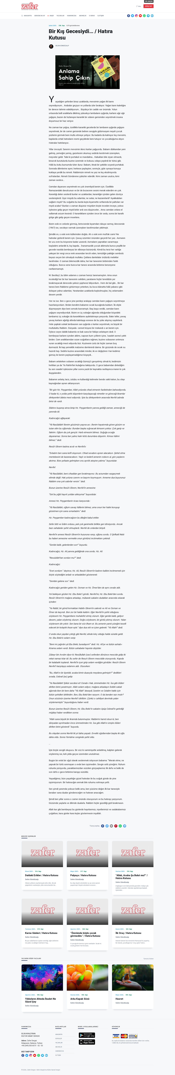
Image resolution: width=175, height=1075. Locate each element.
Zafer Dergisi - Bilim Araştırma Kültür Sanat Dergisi (43, 1070)
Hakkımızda (71, 16)
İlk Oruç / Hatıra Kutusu (128, 933)
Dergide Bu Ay (39, 16)
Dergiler (58, 1038)
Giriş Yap (148, 6)
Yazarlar (60, 16)
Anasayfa (27, 16)
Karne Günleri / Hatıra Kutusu (41, 933)
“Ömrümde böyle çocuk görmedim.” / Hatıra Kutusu (85, 934)
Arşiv (52, 16)
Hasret (119, 998)
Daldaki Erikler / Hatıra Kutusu (41, 875)
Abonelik (82, 16)
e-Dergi (92, 16)
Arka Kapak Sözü (79, 998)
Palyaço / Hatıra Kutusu (83, 875)
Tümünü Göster (148, 959)
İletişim (101, 16)
